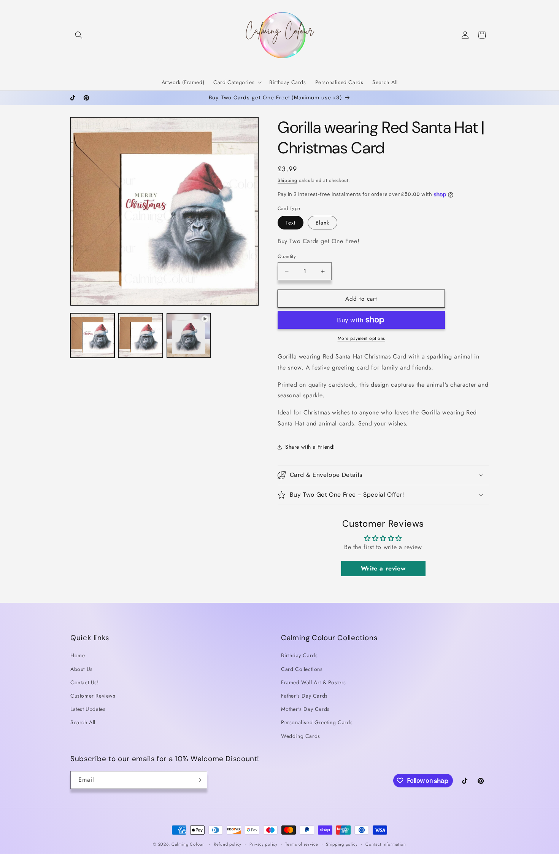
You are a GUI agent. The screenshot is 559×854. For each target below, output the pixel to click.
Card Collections (302, 669)
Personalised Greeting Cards (317, 722)
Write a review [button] (383, 568)
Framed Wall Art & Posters (313, 682)
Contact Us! (84, 682)
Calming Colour (188, 844)
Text (290, 222)
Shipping (287, 180)
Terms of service (301, 844)
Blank (322, 222)
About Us (81, 669)
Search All (82, 722)
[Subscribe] (198, 780)
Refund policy (227, 844)
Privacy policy (263, 844)
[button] (78, 35)
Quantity (287, 256)
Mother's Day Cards (305, 709)
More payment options (361, 338)
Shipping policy (342, 844)
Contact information (385, 844)
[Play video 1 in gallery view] (189, 335)
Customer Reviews (93, 695)
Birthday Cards (299, 655)
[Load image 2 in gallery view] (140, 335)
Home (77, 655)
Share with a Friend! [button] (310, 447)
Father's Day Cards (304, 695)
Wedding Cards (300, 736)
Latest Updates (87, 709)
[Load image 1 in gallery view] (92, 335)
